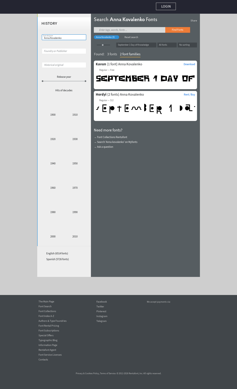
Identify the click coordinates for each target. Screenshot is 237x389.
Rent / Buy (189, 93)
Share (194, 18)
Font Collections (47, 310)
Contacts (43, 359)
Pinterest (101, 311)
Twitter (100, 306)
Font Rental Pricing (49, 325)
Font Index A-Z (46, 315)
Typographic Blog (48, 340)
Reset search (131, 35)
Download (189, 62)
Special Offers (46, 335)
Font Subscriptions (49, 330)
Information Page (48, 344)
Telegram (101, 321)
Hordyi (101, 92)
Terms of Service (108, 373)
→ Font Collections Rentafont (110, 135)
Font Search (45, 306)
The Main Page (46, 301)
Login (166, 6)
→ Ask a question (103, 145)
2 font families (130, 52)
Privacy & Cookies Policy (87, 373)
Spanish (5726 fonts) (57, 257)
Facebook (101, 301)
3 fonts (112, 52)
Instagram (101, 316)
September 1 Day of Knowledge (133, 43)
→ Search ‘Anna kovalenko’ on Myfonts (115, 140)
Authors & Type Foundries (53, 320)
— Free (106, 68)
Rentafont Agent (47, 349)
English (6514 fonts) (57, 252)
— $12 (106, 98)
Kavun (101, 62)
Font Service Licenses (50, 354)
